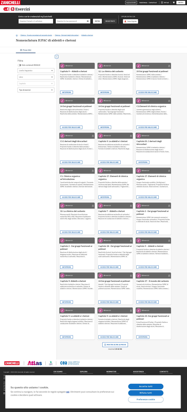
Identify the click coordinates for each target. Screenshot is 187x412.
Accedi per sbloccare (147, 92)
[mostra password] (87, 21)
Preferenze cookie (146, 399)
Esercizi (22, 9)
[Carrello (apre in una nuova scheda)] (174, 3)
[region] (93, 392)
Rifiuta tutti (146, 393)
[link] (130, 21)
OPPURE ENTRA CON (128, 17)
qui (67, 391)
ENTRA (180, 3)
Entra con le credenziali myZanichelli (35, 16)
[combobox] (36, 70)
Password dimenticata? (82, 17)
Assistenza (143, 3)
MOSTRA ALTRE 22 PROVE (116, 345)
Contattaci (153, 3)
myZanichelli (131, 3)
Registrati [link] (110, 21)
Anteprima (66, 92)
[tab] (25, 50)
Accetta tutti (146, 386)
